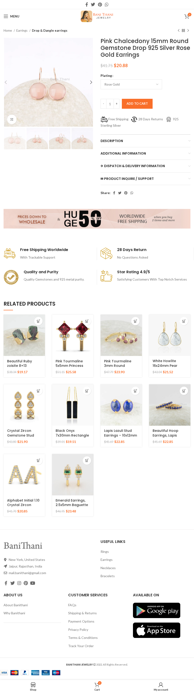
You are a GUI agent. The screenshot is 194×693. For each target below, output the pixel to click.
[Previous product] (178, 30)
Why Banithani (14, 613)
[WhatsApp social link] (106, 4)
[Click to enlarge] (12, 119)
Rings (105, 552)
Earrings (22, 30)
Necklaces (108, 568)
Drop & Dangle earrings (49, 30)
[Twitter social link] (93, 4)
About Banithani (16, 605)
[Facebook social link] (86, 4)
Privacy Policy (78, 630)
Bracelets (108, 576)
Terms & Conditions (83, 638)
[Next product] (188, 30)
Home (8, 30)
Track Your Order (81, 646)
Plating (106, 76)
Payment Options (81, 621)
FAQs (72, 605)
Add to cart (137, 103)
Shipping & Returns (82, 613)
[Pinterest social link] (100, 4)
